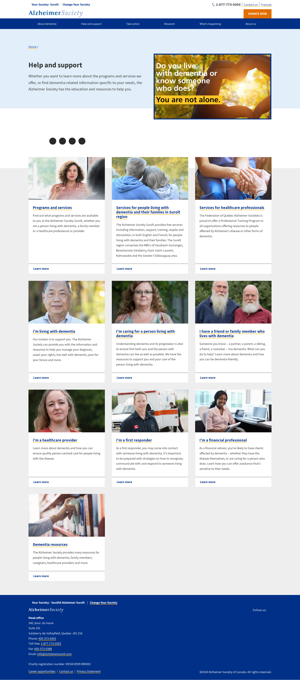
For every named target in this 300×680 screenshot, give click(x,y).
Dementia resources (50, 544)
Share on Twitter (62, 141)
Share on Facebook (52, 141)
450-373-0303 (47, 638)
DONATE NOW (257, 14)
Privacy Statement (89, 671)
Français (266, 5)
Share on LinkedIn (72, 141)
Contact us (251, 5)
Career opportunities (41, 671)
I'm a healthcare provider (55, 440)
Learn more (41, 269)
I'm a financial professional (223, 440)
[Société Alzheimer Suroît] (55, 13)
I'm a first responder (134, 440)
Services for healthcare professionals (231, 207)
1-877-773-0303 (51, 643)
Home (32, 47)
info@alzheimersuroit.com (54, 654)
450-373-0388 (43, 649)
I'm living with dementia (54, 331)
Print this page (81, 141)
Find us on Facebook (270, 610)
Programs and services (52, 207)
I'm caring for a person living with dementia (145, 333)
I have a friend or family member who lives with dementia (232, 333)
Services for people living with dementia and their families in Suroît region (148, 212)
